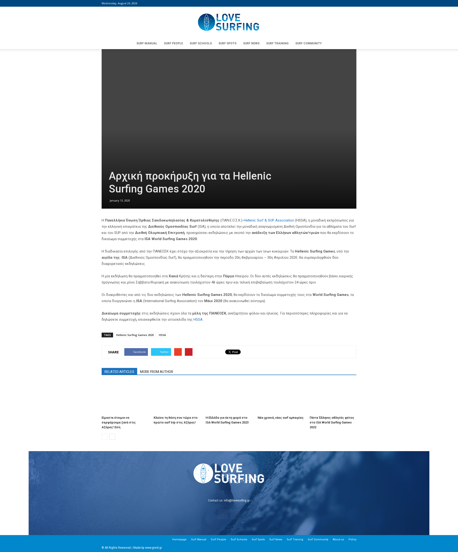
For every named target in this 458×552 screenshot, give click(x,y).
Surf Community (308, 43)
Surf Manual (146, 43)
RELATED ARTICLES (119, 372)
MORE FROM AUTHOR (156, 372)
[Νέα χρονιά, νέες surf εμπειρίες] (281, 398)
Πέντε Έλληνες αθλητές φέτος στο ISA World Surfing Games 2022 (332, 422)
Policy (352, 539)
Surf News (251, 43)
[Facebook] (345, 3)
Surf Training (277, 43)
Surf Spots (227, 43)
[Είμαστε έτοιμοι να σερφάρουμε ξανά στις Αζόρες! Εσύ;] (125, 398)
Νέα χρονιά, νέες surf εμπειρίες (281, 417)
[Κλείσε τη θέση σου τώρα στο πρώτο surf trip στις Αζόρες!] (177, 398)
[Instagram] (352, 3)
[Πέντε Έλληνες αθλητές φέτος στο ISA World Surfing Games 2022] (333, 398)
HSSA (198, 319)
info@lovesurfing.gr (237, 500)
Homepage (179, 539)
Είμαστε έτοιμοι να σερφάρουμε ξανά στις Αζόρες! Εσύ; (119, 422)
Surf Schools (201, 43)
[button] (350, 43)
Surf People (173, 43)
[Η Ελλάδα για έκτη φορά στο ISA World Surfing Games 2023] (229, 398)
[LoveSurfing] (229, 22)
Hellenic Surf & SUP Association (269, 220)
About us (338, 539)
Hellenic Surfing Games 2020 (135, 335)
